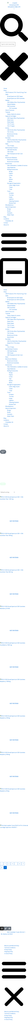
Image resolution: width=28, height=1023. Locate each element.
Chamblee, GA (9, 221)
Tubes (11, 187)
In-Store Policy (8, 953)
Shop (5, 90)
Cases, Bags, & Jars (14, 185)
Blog (5, 217)
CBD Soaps (10, 151)
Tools (8, 191)
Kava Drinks (10, 136)
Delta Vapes (10, 122)
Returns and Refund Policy (11, 945)
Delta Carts (10, 120)
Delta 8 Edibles (11, 104)
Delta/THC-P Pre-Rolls (13, 142)
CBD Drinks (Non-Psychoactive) (16, 130)
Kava (6, 155)
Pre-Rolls (7, 138)
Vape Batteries (11, 167)
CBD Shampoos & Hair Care (15, 153)
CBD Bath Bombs (12, 150)
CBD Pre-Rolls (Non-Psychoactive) (16, 140)
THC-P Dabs (10, 146)
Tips (10, 177)
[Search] (14, 41)
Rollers (11, 179)
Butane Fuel (12, 203)
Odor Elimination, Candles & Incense (17, 165)
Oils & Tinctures (9, 110)
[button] (14, 258)
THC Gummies (13, 108)
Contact (6, 223)
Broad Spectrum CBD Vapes (15, 96)
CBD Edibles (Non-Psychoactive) (16, 102)
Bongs (9, 209)
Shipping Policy (8, 951)
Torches (11, 195)
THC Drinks (10, 132)
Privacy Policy (8, 949)
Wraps (11, 171)
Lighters (11, 199)
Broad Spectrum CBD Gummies (16, 98)
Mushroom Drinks (12, 134)
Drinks (7, 128)
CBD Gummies (11, 106)
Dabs (6, 144)
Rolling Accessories (12, 169)
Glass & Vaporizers (10, 207)
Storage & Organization (13, 183)
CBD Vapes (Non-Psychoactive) (15, 118)
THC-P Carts (10, 124)
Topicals (7, 112)
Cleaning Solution (14, 201)
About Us (6, 225)
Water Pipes (10, 215)
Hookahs (9, 213)
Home (5, 88)
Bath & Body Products (11, 148)
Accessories (8, 163)
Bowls (9, 211)
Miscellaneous (9, 205)
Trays (10, 189)
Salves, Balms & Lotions (13, 114)
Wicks (10, 181)
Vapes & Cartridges (10, 116)
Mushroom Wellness (11, 157)
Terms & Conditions (9, 947)
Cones (10, 175)
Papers (11, 173)
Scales (10, 197)
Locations (6, 219)
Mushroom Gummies (13, 161)
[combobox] (7, 44)
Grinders (11, 193)
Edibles (7, 100)
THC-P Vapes (11, 126)
